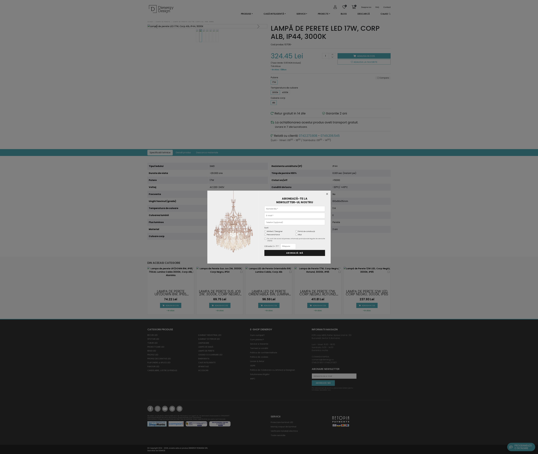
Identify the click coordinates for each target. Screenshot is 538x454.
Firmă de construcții (306, 231)
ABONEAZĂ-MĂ (294, 253)
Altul (300, 234)
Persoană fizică (273, 234)
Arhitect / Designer (274, 231)
